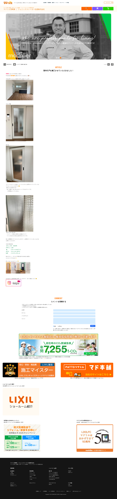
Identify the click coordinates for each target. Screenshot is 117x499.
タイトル (23, 312)
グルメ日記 (70, 468)
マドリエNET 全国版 (7, 7)
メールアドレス (25, 315)
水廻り (31, 476)
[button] (56, 58)
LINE (69, 484)
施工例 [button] (53, 2)
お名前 (23, 309)
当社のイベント (13, 484)
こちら (44, 358)
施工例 (50, 484)
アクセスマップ (13, 475)
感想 (55, 326)
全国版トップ (38, 491)
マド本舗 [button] (67, 2)
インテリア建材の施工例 (53, 475)
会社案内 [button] (45, 2)
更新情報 (12, 468)
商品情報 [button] (49, 2)
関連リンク (69, 491)
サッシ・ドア (32, 472)
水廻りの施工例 (52, 476)
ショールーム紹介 (53, 468)
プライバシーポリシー (60, 491)
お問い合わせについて (77, 491)
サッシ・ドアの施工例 (53, 472)
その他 (31, 479)
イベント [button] (57, 2)
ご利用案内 (45, 491)
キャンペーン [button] (62, 2)
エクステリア (32, 473)
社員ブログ (70, 472)
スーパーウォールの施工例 (54, 477)
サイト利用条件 (52, 491)
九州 (13, 7)
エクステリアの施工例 (53, 473)
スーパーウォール (33, 477)
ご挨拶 (11, 472)
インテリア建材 (33, 475)
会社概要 (12, 473)
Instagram (70, 485)
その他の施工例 (52, 479)
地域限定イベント (13, 485)
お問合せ (60, 326)
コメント (23, 318)
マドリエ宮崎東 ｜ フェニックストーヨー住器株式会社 (24, 7)
